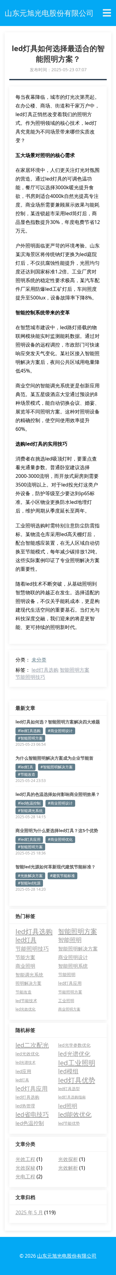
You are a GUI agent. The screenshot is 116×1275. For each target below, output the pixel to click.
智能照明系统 (73, 966)
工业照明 (66, 1000)
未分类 (39, 659)
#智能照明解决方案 (57, 767)
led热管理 (25, 1106)
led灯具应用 (70, 983)
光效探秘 (25, 1167)
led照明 (67, 1106)
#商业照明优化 (60, 839)
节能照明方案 (70, 992)
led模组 (68, 1071)
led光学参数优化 (74, 1045)
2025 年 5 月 (29, 1212)
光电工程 (25, 1176)
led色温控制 (29, 1123)
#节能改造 (26, 774)
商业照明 (25, 966)
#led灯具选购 (29, 730)
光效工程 (25, 1159)
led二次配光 (32, 1045)
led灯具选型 (69, 1088)
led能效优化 (75, 1114)
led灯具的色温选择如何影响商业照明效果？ (57, 794)
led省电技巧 (32, 1114)
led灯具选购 (45, 669)
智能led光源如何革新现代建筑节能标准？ (55, 867)
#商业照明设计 (60, 730)
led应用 (23, 1071)
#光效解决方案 (30, 875)
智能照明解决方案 (78, 948)
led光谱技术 (25, 1062)
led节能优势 (69, 1123)
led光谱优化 (74, 1054)
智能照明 (70, 940)
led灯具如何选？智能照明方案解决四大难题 (57, 722)
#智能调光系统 (30, 810)
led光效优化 (25, 1009)
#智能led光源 (29, 883)
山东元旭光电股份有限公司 (67, 1255)
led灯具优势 (76, 1080)
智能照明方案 (74, 669)
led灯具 (26, 940)
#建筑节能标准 (62, 875)
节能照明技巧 (30, 677)
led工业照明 (76, 1062)
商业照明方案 (69, 1009)
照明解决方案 (28, 983)
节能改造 (23, 992)
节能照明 (66, 974)
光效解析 (68, 1167)
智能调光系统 (29, 975)
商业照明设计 (73, 957)
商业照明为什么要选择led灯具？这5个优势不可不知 (56, 830)
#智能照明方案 (30, 738)
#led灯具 (25, 767)
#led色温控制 (29, 803)
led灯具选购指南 (72, 1097)
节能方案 (25, 957)
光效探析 (68, 1159)
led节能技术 (26, 1000)
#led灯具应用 (29, 839)
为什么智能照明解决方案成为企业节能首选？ (54, 758)
